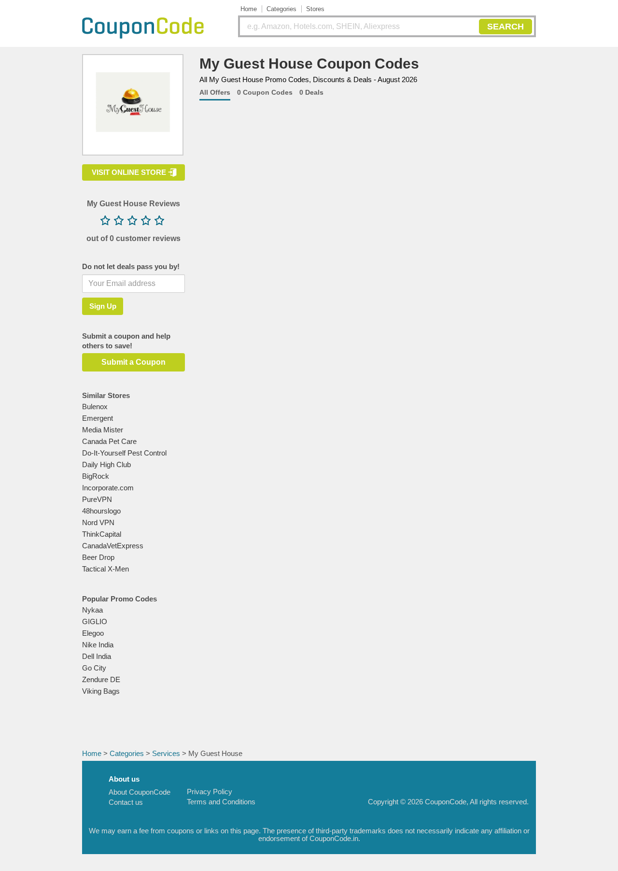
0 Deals (311, 92)
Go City (94, 668)
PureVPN (97, 499)
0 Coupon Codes (265, 92)
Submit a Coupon (133, 362)
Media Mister (102, 430)
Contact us (126, 802)
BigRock (95, 476)
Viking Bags (101, 691)
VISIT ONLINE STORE (129, 172)
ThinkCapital (101, 534)
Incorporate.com (108, 488)
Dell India (96, 656)
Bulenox (95, 406)
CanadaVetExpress (112, 546)
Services (166, 753)
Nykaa (92, 610)
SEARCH (505, 26)
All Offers (214, 92)
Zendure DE (101, 679)
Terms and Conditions (221, 802)
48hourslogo (101, 511)
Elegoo (93, 633)
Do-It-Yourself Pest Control (124, 453)
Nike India (97, 645)
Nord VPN (98, 522)
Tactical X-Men (105, 569)
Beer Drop (98, 557)
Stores (315, 9)
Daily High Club (106, 464)
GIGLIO (94, 621)
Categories (281, 9)
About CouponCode (139, 792)
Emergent (97, 418)
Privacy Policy (209, 791)
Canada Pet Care (109, 441)
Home (248, 9)
